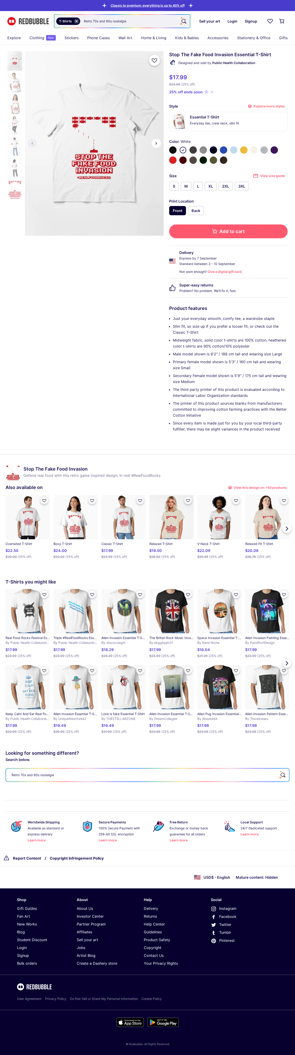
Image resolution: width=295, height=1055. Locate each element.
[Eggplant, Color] (274, 150)
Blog (21, 932)
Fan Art (23, 916)
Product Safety (157, 939)
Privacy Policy (55, 999)
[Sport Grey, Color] (264, 150)
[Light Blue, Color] (233, 150)
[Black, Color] (173, 150)
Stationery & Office (253, 37)
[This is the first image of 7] (32, 143)
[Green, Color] (203, 160)
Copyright (152, 947)
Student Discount (32, 939)
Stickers (72, 37)
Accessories (217, 37)
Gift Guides (27, 908)
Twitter (225, 924)
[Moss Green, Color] (213, 160)
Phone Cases (98, 37)
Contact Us (154, 955)
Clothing (42, 37)
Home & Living (153, 37)
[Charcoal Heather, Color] (193, 150)
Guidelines (153, 932)
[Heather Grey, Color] (203, 150)
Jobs (81, 947)
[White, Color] (183, 150)
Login (22, 947)
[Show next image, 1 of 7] (156, 143)
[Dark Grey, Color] (193, 160)
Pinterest (227, 940)
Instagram (227, 908)
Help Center (154, 924)
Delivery (151, 908)
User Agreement (29, 999)
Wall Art (125, 37)
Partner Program (91, 924)
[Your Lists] (270, 21)
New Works (27, 924)
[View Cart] (282, 21)
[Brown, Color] (223, 160)
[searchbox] (147, 775)
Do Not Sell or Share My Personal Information (104, 999)
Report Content (27, 858)
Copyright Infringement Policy (77, 858)
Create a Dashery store (97, 963)
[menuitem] (14, 37)
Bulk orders (27, 963)
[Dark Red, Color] (183, 160)
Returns (150, 916)
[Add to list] (154, 60)
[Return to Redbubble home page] (28, 21)
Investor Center (90, 916)
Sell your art (87, 939)
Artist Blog (86, 955)
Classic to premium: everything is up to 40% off (148, 5)
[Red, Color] (173, 160)
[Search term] (183, 21)
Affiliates (84, 932)
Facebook (227, 916)
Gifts (283, 37)
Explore (14, 37)
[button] (148, 5)
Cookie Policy (152, 999)
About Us (85, 908)
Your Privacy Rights (161, 963)
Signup (23, 955)
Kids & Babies (187, 37)
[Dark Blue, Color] (213, 150)
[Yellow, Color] (244, 150)
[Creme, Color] (254, 150)
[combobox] (122, 21)
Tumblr (225, 932)
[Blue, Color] (223, 150)
